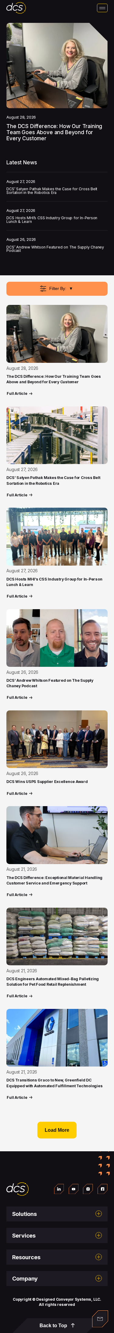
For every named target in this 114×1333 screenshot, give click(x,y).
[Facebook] (103, 1189)
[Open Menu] (102, 8)
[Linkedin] (59, 1189)
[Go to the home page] (17, 1189)
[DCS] (16, 8)
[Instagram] (88, 1189)
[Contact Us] (100, 1319)
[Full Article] (56, 334)
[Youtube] (74, 1189)
